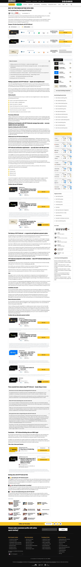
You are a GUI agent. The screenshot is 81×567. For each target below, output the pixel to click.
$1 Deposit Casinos (12, 545)
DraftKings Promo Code (23, 456)
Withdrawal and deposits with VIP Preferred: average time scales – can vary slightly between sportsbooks (29, 66)
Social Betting (44, 4)
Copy (49, 448)
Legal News (30, 4)
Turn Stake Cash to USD (46, 543)
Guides (39, 1)
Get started (48, 523)
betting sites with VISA (29, 264)
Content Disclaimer (62, 550)
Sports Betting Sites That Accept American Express (17, 514)
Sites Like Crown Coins (30, 542)
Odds (63, 4)
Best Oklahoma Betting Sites (62, 117)
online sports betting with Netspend (38, 156)
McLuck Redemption (46, 545)
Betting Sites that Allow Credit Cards (31, 514)
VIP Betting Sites (59, 201)
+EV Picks (25, 4)
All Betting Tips (57, 133)
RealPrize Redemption (46, 547)
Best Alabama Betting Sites (61, 97)
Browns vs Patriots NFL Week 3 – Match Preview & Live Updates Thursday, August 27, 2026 (62, 262)
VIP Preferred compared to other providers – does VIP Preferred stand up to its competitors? (29, 72)
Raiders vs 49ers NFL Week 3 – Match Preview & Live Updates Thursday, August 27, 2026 (62, 266)
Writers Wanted (62, 551)
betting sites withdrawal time (29, 138)
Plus (19, 4)
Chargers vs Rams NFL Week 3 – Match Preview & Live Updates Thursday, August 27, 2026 (62, 270)
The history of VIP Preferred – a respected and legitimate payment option (25, 70)
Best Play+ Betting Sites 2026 (44, 503)
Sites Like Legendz (29, 543)
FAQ (43, 1)
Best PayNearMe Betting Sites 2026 (17, 509)
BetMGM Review (61, 30)
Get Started (11, 4)
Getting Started (28, 1)
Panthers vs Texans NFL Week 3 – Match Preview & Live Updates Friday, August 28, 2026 (62, 278)
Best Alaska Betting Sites (61, 100)
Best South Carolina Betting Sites (62, 119)
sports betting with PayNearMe (24, 281)
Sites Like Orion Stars (29, 539)
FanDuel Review (22, 350)
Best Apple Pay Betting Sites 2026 (17, 518)
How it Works (35, 1)
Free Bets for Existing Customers (62, 218)
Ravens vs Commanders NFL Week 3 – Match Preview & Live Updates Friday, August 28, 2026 (62, 274)
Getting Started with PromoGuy (64, 539)
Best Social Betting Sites (61, 220)
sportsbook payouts (18, 422)
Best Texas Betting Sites (61, 122)
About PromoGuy (62, 542)
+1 (68, 229)
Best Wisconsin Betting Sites (61, 127)
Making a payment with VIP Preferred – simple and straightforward (24, 64)
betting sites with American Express (30, 141)
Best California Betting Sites (61, 103)
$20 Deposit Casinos (13, 548)
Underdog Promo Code (23, 447)
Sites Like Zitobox (29, 547)
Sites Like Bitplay (29, 540)
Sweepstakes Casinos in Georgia (15, 542)
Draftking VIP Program (46, 539)
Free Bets (58, 207)
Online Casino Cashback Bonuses (15, 543)
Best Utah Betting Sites (60, 125)
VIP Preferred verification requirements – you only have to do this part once (26, 69)
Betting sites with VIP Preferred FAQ (17, 78)
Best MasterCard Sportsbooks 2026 (31, 509)
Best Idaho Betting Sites (61, 111)
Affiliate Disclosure (62, 548)
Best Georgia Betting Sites (61, 106)
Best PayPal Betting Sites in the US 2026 (31, 503)
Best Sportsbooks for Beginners (62, 210)
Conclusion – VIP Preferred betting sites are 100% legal (21, 76)
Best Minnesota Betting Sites (62, 114)
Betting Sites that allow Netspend (31, 518)
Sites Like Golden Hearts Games (31, 545)
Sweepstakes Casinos (52, 4)
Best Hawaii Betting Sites (61, 108)
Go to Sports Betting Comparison (63, 90)
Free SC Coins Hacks (13, 540)
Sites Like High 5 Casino (30, 548)
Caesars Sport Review (23, 219)
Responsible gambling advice (64, 547)
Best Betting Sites (59, 196)
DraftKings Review (62, 39)
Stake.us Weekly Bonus (46, 548)
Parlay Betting (58, 215)
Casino (59, 4)
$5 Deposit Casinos (12, 547)
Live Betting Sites (59, 204)
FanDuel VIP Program (46, 540)
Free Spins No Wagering (13, 539)
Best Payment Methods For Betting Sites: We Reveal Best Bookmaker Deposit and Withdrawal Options (17, 503)
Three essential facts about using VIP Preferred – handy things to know (25, 74)
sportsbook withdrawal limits (35, 419)
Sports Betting (37, 4)
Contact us (61, 543)
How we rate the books (63, 545)
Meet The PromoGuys (63, 540)
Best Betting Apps (59, 199)
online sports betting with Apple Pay (23, 311)
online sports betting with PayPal (16, 133)
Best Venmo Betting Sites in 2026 (45, 514)
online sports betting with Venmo (28, 255)
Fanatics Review (62, 77)
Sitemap (60, 553)
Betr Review (61, 82)
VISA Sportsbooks (45, 509)
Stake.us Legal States (46, 542)
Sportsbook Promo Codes (61, 212)
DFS (66, 4)
